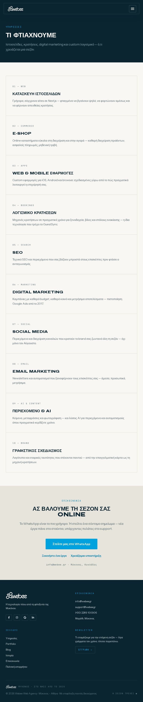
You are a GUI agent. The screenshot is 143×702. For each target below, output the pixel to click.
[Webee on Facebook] (9, 618)
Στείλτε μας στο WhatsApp (71, 544)
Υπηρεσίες (11, 638)
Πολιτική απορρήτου (16, 666)
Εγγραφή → (85, 649)
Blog (8, 649)
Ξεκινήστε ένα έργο (54, 555)
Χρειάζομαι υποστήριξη (86, 555)
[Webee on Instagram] (17, 618)
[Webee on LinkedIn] (33, 618)
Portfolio (11, 643)
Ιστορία (10, 655)
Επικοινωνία (12, 660)
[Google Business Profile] (25, 618)
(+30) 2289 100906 (86, 612)
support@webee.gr (85, 607)
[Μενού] (132, 8)
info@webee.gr (83, 601)
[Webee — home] (15, 8)
